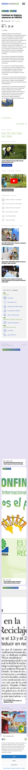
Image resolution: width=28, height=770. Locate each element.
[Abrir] (23, 4)
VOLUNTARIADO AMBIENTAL (10, 216)
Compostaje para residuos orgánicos (15, 306)
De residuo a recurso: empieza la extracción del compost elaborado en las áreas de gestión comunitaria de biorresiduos (14, 280)
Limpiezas (19, 133)
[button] (26, 739)
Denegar (14, 760)
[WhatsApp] (12, 26)
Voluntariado (13, 11)
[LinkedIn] (9, 26)
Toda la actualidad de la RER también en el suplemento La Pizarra (13, 701)
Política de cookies (6, 768)
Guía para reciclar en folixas (13, 315)
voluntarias (9, 136)
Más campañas (5, 11)
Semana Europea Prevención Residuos (11, 349)
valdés (3, 136)
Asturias (3, 133)
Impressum (23, 768)
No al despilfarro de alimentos (14, 310)
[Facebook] (3, 26)
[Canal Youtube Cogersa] (14, 180)
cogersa (13, 133)
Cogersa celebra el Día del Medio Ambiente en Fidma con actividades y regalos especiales (14, 262)
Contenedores (10, 298)
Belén (8, 133)
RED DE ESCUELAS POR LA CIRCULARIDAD (13, 203)
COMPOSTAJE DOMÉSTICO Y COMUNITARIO (13, 199)
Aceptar (14, 756)
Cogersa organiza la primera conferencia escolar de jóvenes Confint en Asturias (12, 582)
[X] (6, 26)
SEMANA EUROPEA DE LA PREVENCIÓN (12, 207)
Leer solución (10, 330)
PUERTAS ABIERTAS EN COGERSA (11, 212)
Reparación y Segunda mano (13, 322)
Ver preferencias (14, 764)
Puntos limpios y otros (12, 302)
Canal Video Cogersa (7, 190)
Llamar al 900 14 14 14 (12, 334)
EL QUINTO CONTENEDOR (10, 220)
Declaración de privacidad (15, 768)
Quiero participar (7, 165)
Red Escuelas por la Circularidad (10, 587)
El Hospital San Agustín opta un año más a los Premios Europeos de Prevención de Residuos (13, 463)
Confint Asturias (7, 468)
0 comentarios (18, 21)
